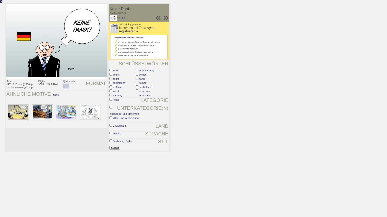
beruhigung (119, 83)
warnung (117, 95)
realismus (118, 87)
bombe (143, 74)
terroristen (144, 95)
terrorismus (145, 91)
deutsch (117, 133)
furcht (116, 91)
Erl (123, 17)
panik (142, 79)
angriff (116, 74)
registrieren (128, 31)
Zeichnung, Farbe (122, 141)
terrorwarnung (146, 70)
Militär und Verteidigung (126, 118)
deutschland (145, 87)
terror (116, 70)
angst (116, 79)
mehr (55, 94)
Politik (116, 99)
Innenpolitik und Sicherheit (124, 114)
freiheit (142, 83)
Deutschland (120, 125)
